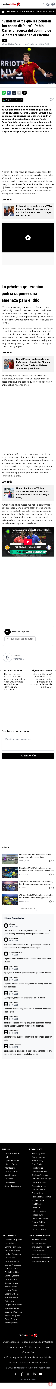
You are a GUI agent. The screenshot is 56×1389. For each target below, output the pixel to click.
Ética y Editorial (15, 1347)
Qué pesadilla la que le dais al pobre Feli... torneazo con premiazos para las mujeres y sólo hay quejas (28, 1052)
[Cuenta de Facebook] (21, 1374)
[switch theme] (48, 4)
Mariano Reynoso (14, 44)
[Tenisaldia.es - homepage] (11, 4)
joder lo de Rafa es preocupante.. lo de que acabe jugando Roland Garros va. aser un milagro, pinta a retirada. (27, 1024)
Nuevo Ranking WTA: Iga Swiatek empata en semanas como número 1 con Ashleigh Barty (32, 493)
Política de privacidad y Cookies (37, 1342)
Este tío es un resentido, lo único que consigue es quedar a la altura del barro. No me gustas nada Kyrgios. (28, 946)
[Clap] (7, 657)
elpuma (12, 924)
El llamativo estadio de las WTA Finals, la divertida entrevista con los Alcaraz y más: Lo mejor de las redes (34, 211)
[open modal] (53, 4)
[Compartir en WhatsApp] (4, 93)
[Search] (43, 4)
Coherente (13, 938)
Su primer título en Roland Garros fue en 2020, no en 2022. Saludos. (27, 960)
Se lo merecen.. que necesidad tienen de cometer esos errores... (28, 1038)
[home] (3, 11)
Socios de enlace (40, 1362)
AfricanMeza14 (15, 952)
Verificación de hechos (37, 1347)
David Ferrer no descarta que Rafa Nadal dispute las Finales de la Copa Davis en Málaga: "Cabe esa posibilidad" (33, 364)
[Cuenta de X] (15, 1374)
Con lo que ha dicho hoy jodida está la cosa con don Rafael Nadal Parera (27, 1010)
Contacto (25, 1362)
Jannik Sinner (38, 113)
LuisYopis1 (13, 966)
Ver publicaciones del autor (20, 639)
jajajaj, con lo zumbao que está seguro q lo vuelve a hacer (27, 972)
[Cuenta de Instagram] (28, 1374)
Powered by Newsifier (28, 1380)
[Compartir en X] (14, 93)
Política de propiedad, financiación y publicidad (28, 1357)
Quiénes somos (11, 1342)
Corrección (28, 1352)
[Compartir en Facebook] (9, 93)
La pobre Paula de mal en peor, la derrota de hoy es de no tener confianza (28, 985)
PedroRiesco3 (15, 1045)
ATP (4, 40)
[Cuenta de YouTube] (40, 1374)
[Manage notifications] (50, 1384)
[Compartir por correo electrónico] (19, 93)
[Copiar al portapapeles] (24, 93)
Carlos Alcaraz (20, 113)
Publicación (28, 756)
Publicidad (12, 1362)
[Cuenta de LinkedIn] (34, 1374)
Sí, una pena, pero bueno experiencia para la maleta (24, 998)
